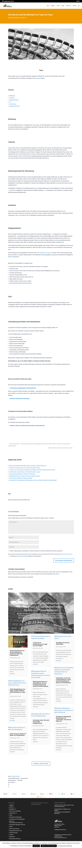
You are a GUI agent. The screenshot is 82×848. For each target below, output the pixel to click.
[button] (7, 794)
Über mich (68, 5)
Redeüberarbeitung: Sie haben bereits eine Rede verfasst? (24, 476)
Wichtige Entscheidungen (15, 817)
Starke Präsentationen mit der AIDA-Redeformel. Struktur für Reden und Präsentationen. (17, 653)
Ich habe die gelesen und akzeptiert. (26, 556)
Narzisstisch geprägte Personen (17, 824)
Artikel (63, 5)
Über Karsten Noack (14, 828)
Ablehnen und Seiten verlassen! (49, 845)
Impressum (12, 836)
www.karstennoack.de (65, 834)
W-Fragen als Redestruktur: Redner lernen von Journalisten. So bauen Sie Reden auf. (63, 719)
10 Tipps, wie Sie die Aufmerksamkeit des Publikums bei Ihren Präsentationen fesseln (32, 470)
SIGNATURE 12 (13, 813)
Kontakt (74, 5)
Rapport (38, 78)
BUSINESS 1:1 (12, 809)
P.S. (10, 102)
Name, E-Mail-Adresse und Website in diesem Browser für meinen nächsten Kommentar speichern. (36, 551)
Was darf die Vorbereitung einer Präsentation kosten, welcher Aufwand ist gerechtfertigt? (33, 480)
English (78, 1)
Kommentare (12, 104)
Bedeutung (12, 95)
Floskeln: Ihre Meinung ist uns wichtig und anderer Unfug (24, 467)
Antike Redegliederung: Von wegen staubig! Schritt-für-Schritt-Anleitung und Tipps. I (17, 691)
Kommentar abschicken (63, 560)
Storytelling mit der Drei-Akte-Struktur (63, 643)
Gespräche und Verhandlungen (17, 819)
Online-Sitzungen (13, 832)
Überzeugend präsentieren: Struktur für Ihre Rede (22, 474)
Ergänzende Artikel (14, 106)
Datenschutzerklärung (67, 554)
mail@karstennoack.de (60, 829)
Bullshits (10, 256)
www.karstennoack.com (60, 837)
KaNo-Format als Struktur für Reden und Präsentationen (18, 734)
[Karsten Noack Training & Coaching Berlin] (58, 822)
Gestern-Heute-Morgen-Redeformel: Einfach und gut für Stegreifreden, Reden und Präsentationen (41, 607)
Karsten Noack (16, 776)
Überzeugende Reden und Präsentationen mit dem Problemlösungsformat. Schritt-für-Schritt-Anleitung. (40, 684)
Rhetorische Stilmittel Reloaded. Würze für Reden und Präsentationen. (28, 465)
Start (48, 5)
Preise (58, 5)
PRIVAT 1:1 (12, 807)
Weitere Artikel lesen (41, 764)
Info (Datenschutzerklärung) (64, 845)
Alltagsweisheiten (14, 100)
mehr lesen (41, 622)
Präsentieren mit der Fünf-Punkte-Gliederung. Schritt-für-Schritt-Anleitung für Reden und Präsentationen (63, 680)
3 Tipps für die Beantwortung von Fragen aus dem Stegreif (40, 644)
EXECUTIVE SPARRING (15, 811)
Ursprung (11, 98)
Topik (19, 215)
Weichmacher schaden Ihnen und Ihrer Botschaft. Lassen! (24, 472)
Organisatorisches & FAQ (15, 830)
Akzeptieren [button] (36, 845)
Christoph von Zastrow (45, 252)
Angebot (53, 5)
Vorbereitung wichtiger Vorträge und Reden (20, 478)
